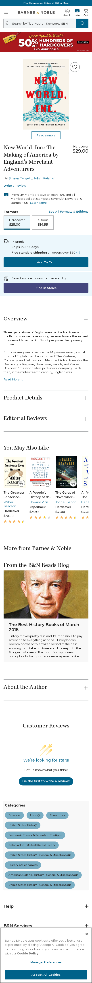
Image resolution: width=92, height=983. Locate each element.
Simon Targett (20, 178)
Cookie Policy (27, 953)
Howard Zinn (38, 502)
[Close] (87, 934)
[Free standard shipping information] (78, 252)
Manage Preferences (46, 962)
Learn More (38, 202)
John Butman (44, 178)
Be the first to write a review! (46, 781)
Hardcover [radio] (17, 222)
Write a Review (15, 185)
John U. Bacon (65, 502)
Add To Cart (46, 262)
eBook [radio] (43, 222)
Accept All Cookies (45, 974)
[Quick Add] (21, 483)
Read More (11, 379)
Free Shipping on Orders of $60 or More (46, 3)
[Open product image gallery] (46, 94)
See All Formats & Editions (68, 211)
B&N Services (18, 925)
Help (9, 906)
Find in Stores (46, 288)
